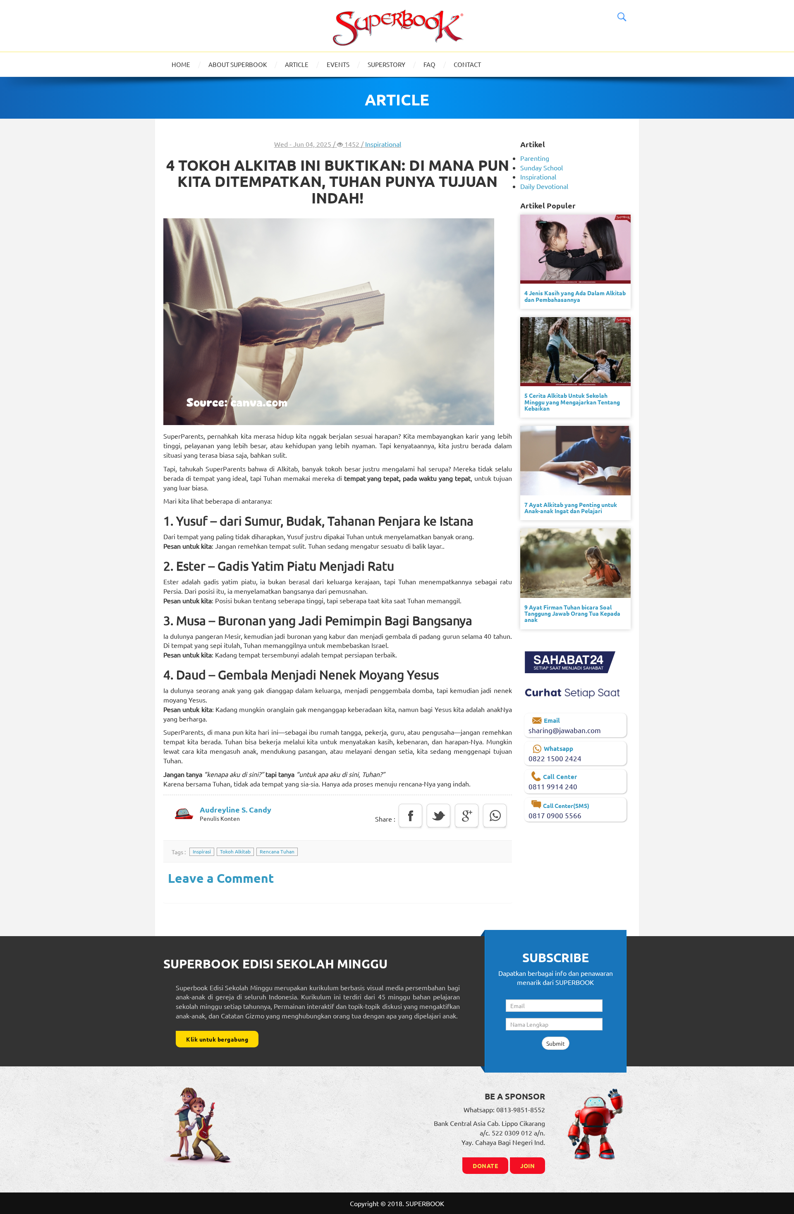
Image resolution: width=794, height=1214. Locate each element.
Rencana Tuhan (277, 851)
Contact (467, 64)
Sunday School (541, 167)
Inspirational (383, 144)
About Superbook (237, 64)
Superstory (386, 64)
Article (297, 64)
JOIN (527, 1165)
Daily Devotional (544, 186)
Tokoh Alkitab (235, 851)
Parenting (534, 158)
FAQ (429, 64)
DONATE (485, 1165)
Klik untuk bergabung (217, 1039)
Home (181, 64)
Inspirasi (202, 851)
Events (338, 64)
